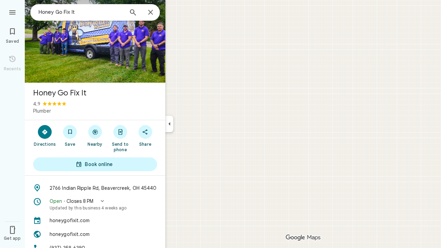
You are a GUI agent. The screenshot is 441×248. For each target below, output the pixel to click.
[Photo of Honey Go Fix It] (95, 41)
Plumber (42, 111)
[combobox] (81, 12)
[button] (95, 204)
